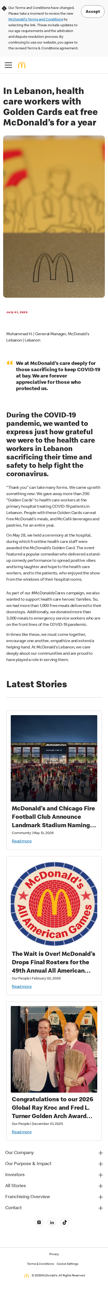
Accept (93, 12)
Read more (22, 842)
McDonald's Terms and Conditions (35, 20)
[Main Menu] (8, 65)
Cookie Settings (67, 1264)
